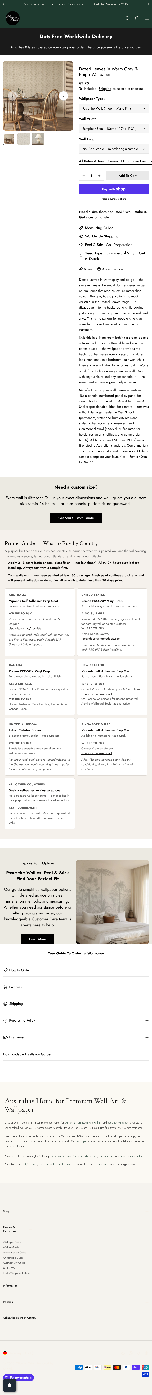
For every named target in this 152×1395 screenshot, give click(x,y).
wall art (69, 1123)
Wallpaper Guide (12, 1242)
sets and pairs (101, 1164)
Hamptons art (106, 1156)
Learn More (37, 939)
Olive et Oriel (25, 1363)
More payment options (114, 199)
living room (31, 1164)
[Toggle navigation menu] (147, 18)
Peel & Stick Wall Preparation (108, 244)
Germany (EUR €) (21, 1353)
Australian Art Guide (14, 1263)
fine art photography (131, 1156)
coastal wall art (58, 1156)
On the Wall (9, 1268)
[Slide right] (63, 96)
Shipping (105, 88)
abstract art (91, 1156)
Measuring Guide (99, 228)
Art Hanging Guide (13, 1258)
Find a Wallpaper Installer (16, 1273)
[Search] (128, 18)
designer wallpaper (118, 1123)
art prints (79, 1123)
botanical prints (75, 1156)
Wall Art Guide (11, 1247)
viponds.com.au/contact (96, 694)
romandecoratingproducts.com (100, 638)
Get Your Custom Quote (76, 517)
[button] (4, 4)
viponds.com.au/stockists (25, 628)
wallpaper (81, 1141)
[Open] (9, 1385)
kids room (67, 1164)
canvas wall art (93, 1123)
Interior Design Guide (14, 1252)
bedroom (43, 1164)
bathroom (55, 1164)
